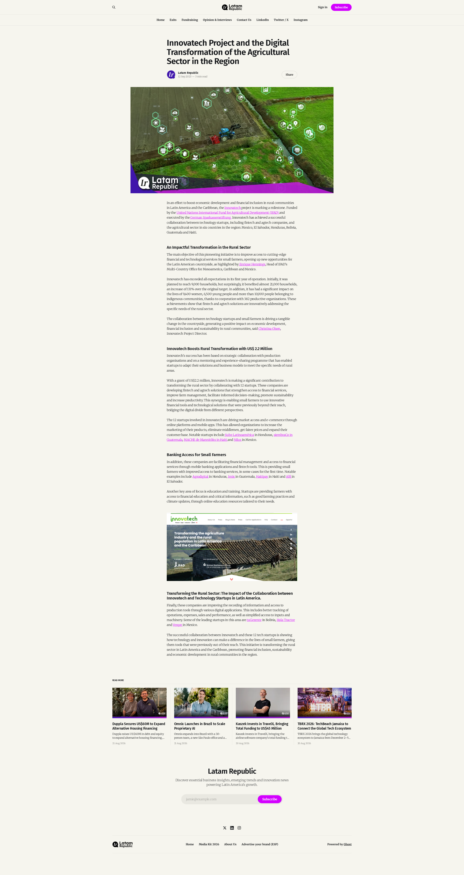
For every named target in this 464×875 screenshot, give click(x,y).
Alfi (289, 477)
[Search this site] (114, 7)
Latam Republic (188, 73)
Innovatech (232, 208)
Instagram (301, 20)
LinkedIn (262, 20)
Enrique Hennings (252, 264)
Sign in (322, 7)
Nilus (238, 440)
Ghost (348, 844)
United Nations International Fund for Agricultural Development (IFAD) (228, 213)
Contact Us (244, 20)
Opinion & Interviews (217, 20)
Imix (231, 477)
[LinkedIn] (232, 828)
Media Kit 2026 (209, 844)
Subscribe (341, 7)
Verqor (178, 625)
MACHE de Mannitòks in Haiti (206, 440)
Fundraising (190, 20)
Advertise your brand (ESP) (260, 844)
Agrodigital (200, 477)
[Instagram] (239, 828)
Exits (173, 20)
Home (161, 20)
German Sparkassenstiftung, (210, 218)
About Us (230, 844)
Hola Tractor (286, 620)
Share (289, 74)
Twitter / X (281, 20)
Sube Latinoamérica (239, 435)
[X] (225, 828)
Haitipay (262, 477)
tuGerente (254, 620)
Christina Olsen (269, 329)
